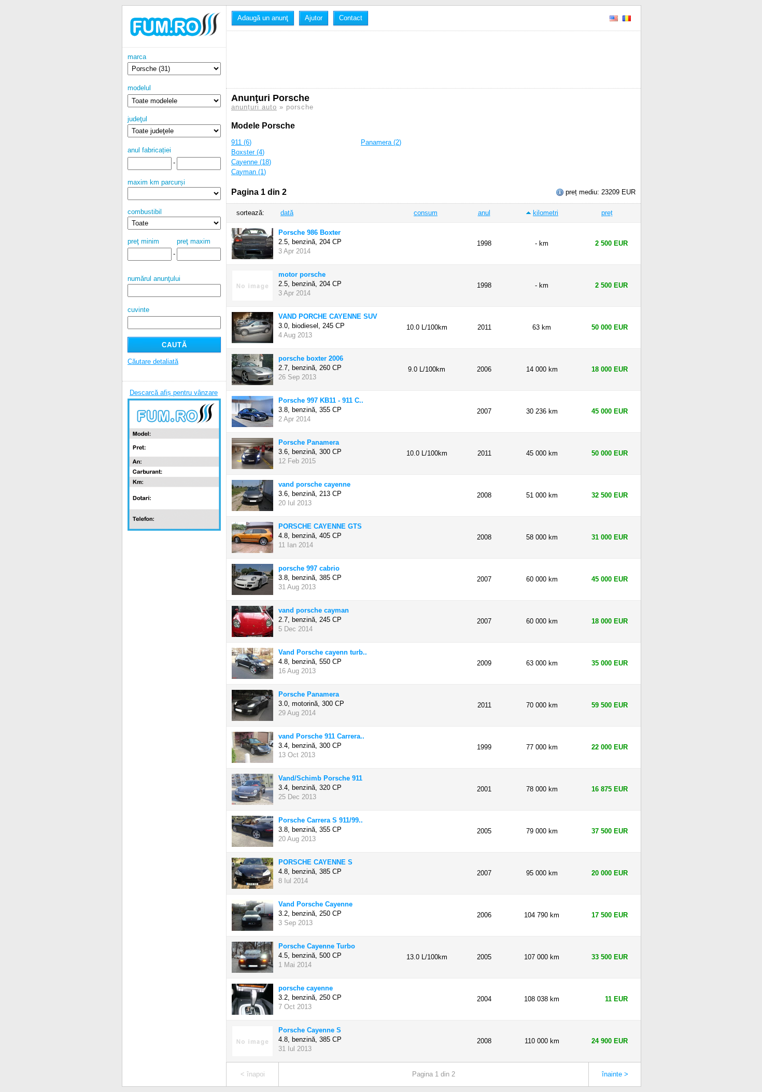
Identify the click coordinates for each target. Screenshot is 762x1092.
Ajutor (313, 18)
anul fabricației (149, 150)
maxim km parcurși (156, 182)
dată (286, 213)
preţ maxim (193, 241)
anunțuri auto (254, 107)
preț (607, 213)
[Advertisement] (420, 59)
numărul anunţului (154, 278)
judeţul (137, 119)
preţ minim (143, 241)
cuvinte (138, 310)
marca (137, 57)
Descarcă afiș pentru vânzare (174, 392)
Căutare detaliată (153, 361)
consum (426, 213)
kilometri (545, 213)
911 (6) (241, 142)
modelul (139, 88)
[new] (174, 45)
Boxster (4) (247, 152)
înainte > (615, 1074)
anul (484, 213)
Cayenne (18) (251, 162)
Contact (350, 18)
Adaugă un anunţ (262, 18)
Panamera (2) (381, 142)
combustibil (145, 212)
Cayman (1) (248, 172)
